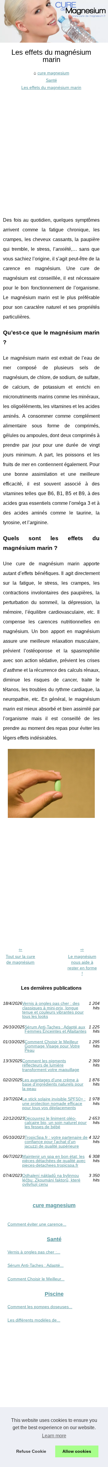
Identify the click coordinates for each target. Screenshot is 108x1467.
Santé (51, 80)
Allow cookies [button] (76, 1451)
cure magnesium (53, 72)
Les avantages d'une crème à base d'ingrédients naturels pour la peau (52, 1084)
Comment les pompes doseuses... (40, 1306)
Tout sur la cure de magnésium (20, 959)
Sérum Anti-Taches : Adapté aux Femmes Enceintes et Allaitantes (55, 1029)
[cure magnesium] (54, 21)
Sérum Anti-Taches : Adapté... (36, 1265)
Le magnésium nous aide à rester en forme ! (82, 965)
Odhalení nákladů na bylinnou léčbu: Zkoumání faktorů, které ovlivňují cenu (51, 1179)
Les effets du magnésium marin (51, 87)
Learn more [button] (54, 1435)
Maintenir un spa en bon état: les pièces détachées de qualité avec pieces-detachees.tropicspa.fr (54, 1160)
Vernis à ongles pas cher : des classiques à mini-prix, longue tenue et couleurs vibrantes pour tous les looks (53, 1010)
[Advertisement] (54, 148)
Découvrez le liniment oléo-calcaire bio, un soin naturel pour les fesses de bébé (56, 1122)
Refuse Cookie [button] (31, 1451)
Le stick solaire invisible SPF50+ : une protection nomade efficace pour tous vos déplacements (54, 1103)
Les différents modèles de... (34, 1320)
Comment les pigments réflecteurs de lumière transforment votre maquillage (50, 1065)
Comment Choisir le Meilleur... (36, 1278)
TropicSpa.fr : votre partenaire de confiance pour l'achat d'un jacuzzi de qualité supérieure (56, 1141)
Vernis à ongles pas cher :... (34, 1252)
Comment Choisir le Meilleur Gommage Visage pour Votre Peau (52, 1046)
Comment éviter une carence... (37, 1224)
